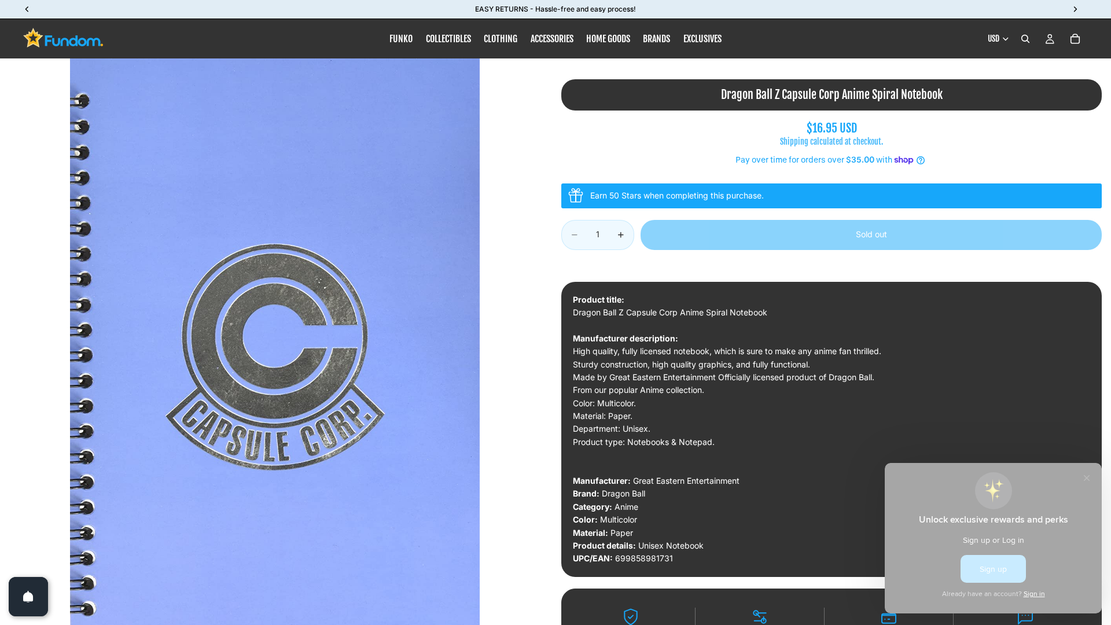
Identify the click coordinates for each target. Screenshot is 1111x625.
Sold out (871, 234)
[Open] (28, 596)
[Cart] (1075, 39)
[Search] (1025, 39)
